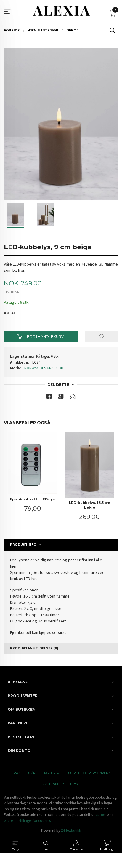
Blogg (74, 784)
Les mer (100, 814)
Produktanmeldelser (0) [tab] (34, 648)
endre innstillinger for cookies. (28, 820)
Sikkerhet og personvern (87, 773)
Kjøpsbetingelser (43, 773)
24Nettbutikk (71, 830)
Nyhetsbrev (53, 784)
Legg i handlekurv (44, 336)
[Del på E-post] (73, 397)
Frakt (17, 773)
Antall (10, 313)
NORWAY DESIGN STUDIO (44, 367)
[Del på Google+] (61, 397)
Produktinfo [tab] (23, 545)
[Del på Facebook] (49, 397)
